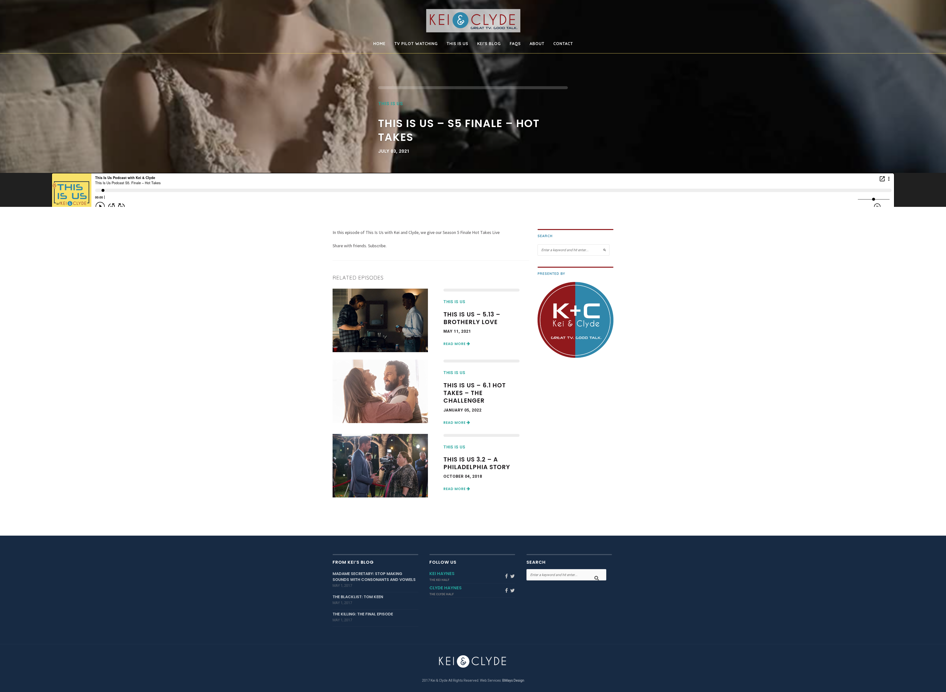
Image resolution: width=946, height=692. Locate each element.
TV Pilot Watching (416, 44)
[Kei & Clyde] (473, 20)
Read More (455, 343)
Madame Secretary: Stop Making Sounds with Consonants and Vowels (374, 576)
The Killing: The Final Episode (363, 614)
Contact (563, 44)
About (537, 44)
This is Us (457, 44)
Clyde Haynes (445, 588)
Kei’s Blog (489, 44)
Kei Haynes (442, 573)
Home (379, 44)
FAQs (515, 44)
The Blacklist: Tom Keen (358, 597)
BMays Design (513, 680)
